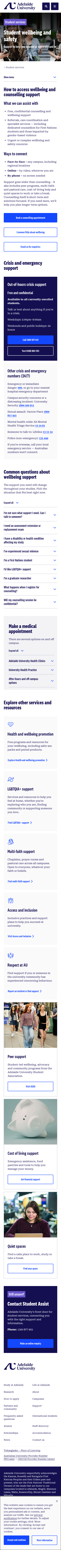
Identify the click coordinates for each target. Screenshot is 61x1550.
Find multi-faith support (19, 881)
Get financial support (30, 1179)
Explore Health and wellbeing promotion (26, 760)
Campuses (38, 1399)
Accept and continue (16, 1540)
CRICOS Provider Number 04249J (36, 1459)
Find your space (30, 1268)
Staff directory (40, 1426)
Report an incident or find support (23, 991)
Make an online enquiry (30, 1343)
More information (44, 1540)
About (35, 1392)
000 (20, 387)
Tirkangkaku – (22, 1450)
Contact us (38, 1440)
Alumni (8, 1426)
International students (44, 1416)
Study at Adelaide (13, 1385)
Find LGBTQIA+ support (18, 822)
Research (9, 1392)
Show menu (9, 77)
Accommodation (41, 1433)
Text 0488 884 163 (30, 351)
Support (37, 1406)
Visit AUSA (30, 1086)
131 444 (43, 438)
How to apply (11, 1399)
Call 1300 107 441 (30, 340)
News (7, 1440)
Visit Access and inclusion (19, 936)
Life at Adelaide (41, 1385)
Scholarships (11, 1433)
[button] (57, 1501)
